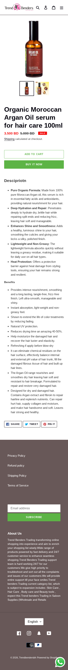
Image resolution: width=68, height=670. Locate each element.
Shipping (9, 138)
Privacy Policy (16, 455)
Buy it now (34, 164)
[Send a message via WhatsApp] (60, 662)
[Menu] (62, 7)
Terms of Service (18, 485)
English (33, 621)
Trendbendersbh (27, 657)
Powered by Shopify (47, 657)
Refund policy (16, 465)
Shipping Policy (17, 475)
